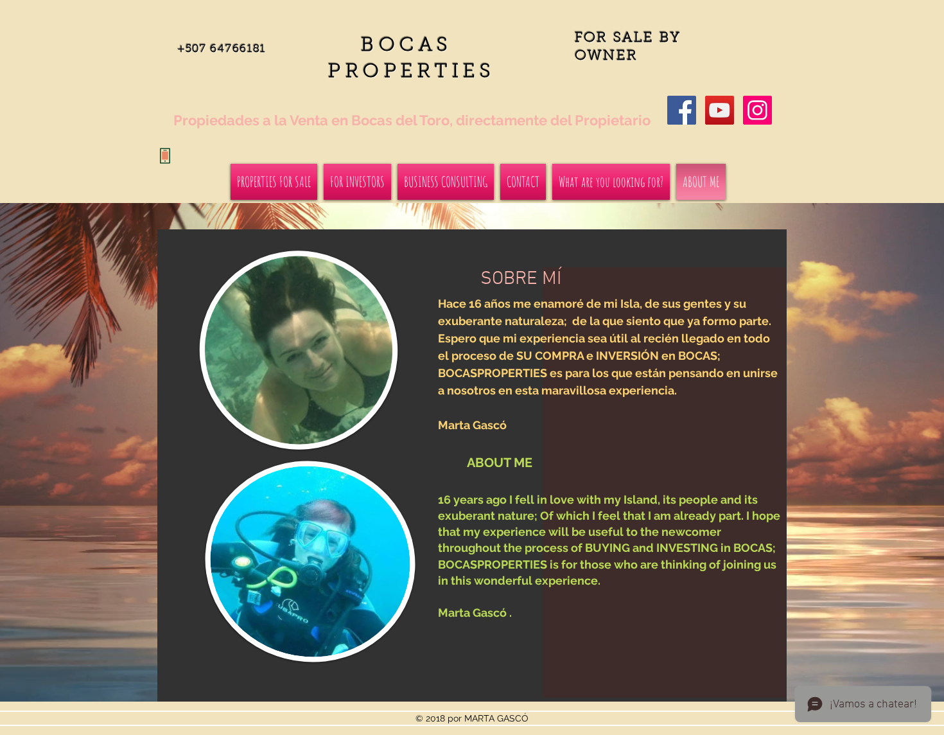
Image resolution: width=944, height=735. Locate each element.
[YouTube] (719, 110)
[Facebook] (681, 110)
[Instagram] (757, 110)
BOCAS (411, 46)
